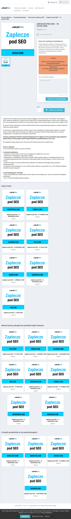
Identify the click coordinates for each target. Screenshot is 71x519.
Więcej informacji (38, 516)
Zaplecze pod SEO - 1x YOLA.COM (37, 247)
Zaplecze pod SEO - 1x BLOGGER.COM (13, 247)
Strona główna (20, 8)
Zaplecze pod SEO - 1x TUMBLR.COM (37, 214)
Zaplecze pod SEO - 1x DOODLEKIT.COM (52, 420)
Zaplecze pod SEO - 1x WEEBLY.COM (13, 280)
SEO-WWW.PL (25, 505)
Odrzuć (47, 516)
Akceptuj (25, 516)
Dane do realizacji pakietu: (46, 77)
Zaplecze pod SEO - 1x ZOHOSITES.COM (37, 280)
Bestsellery (39, 8)
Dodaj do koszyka (54, 110)
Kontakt (26, 11)
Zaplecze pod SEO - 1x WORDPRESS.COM (13, 215)
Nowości (17, 11)
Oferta (30, 8)
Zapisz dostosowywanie (56, 99)
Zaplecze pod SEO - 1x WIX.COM (13, 312)
